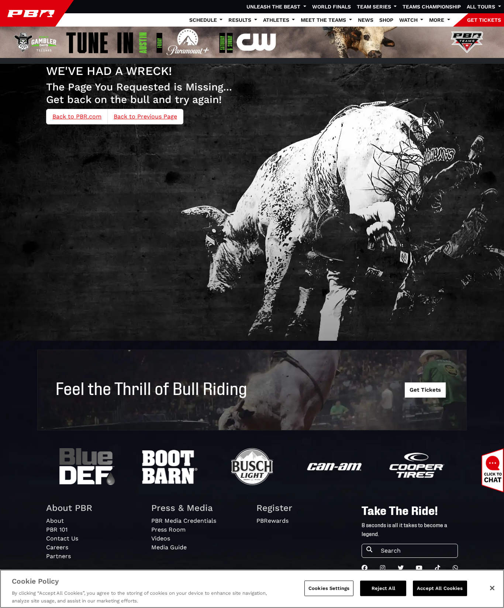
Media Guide (169, 547)
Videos (160, 538)
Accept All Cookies (440, 588)
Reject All (383, 588)
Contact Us (62, 538)
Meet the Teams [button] (324, 20)
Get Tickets (425, 390)
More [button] (437, 20)
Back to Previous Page (145, 116)
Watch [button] (409, 20)
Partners (58, 556)
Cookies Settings (328, 588)
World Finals (331, 7)
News (365, 20)
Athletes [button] (277, 20)
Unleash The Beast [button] (274, 7)
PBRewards (272, 520)
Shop (386, 20)
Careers (57, 547)
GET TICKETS (484, 20)
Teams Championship (432, 7)
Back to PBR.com (76, 116)
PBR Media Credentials (183, 520)
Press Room (168, 529)
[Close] (492, 588)
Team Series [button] (375, 7)
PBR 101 (57, 529)
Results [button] (240, 20)
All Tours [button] (482, 7)
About (55, 520)
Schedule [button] (203, 20)
